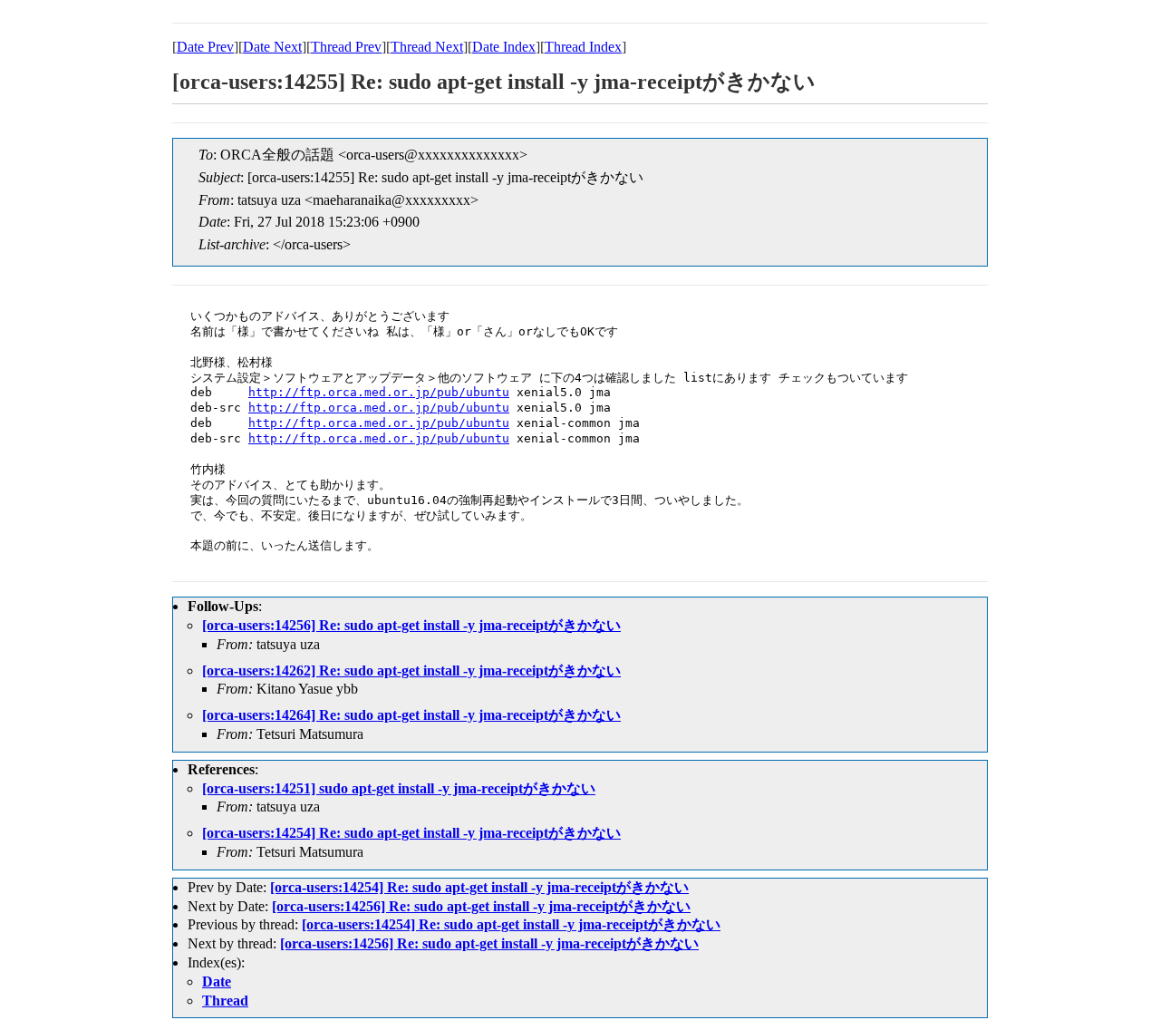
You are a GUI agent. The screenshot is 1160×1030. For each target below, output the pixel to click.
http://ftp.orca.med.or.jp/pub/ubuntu (378, 392)
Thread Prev (346, 46)
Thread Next (427, 46)
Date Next (272, 46)
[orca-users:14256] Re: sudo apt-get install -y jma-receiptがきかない (411, 625)
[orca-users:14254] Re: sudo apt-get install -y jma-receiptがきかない (411, 833)
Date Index (504, 46)
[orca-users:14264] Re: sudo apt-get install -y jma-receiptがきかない (411, 715)
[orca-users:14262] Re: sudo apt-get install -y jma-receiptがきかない (411, 670)
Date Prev (205, 46)
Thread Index (583, 46)
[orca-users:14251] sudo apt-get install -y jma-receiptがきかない (398, 788)
